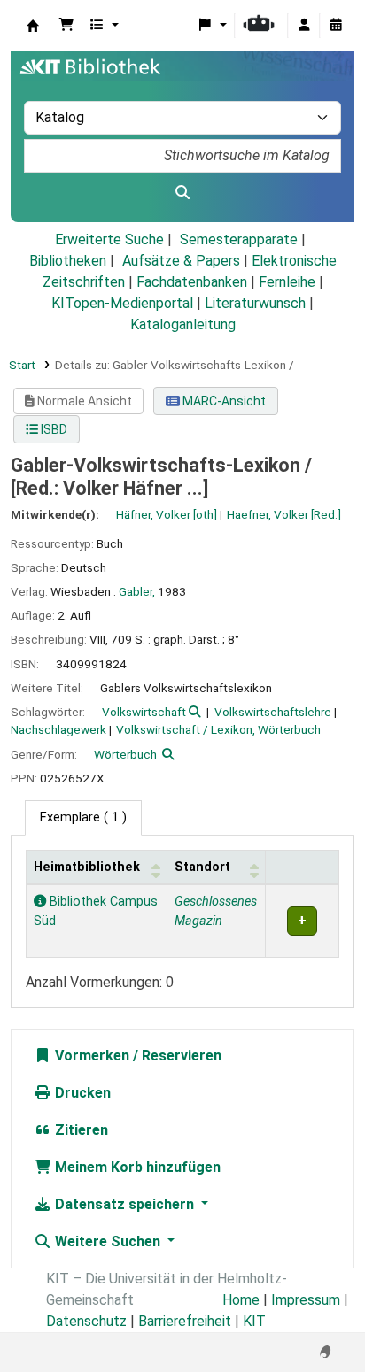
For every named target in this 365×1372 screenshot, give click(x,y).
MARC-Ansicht (223, 401)
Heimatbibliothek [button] (87, 867)
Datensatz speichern (124, 1204)
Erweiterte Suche (109, 239)
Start (22, 365)
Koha (33, 25)
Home (241, 1299)
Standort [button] (202, 867)
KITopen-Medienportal (122, 303)
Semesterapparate (239, 239)
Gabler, (137, 591)
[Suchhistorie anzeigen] (336, 25)
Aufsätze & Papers (181, 260)
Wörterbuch (125, 754)
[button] (66, 25)
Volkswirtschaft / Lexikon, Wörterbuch (218, 729)
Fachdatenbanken (191, 282)
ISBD (52, 429)
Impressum (305, 1299)
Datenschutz (86, 1321)
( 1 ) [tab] (83, 817)
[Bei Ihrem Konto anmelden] (304, 25)
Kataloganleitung (183, 324)
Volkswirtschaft (144, 712)
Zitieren (79, 1129)
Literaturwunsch (255, 303)
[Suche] (182, 193)
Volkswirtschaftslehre (272, 712)
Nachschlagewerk (58, 729)
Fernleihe (287, 282)
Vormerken (90, 1055)
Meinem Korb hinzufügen (136, 1167)
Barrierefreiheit (184, 1321)
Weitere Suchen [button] (107, 1241)
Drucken (81, 1092)
